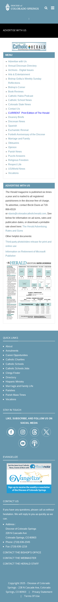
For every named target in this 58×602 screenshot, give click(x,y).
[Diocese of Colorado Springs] (22, 7)
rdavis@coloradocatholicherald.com (27, 213)
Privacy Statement (42, 591)
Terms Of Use (32, 596)
